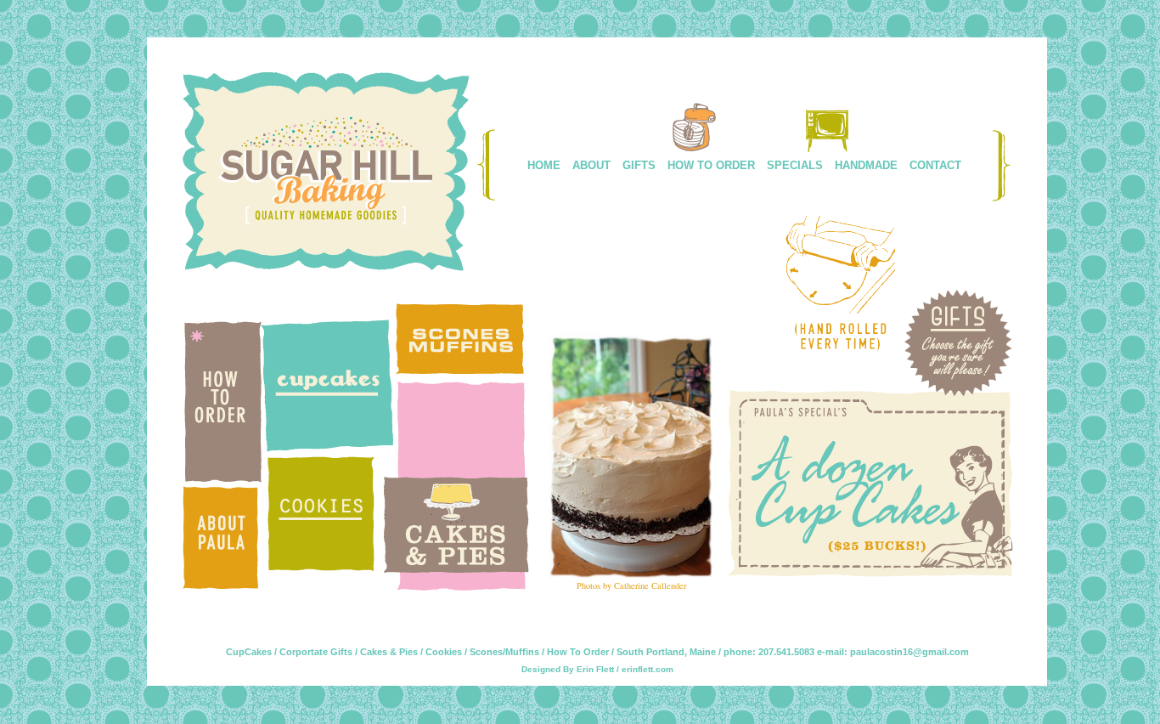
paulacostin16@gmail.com (909, 652)
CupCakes (249, 652)
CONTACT (935, 165)
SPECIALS (795, 165)
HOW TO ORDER (711, 165)
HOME (543, 165)
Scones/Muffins (504, 652)
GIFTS (639, 165)
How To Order (578, 652)
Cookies (443, 652)
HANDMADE (866, 165)
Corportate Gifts (315, 652)
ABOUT (591, 165)
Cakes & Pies (389, 652)
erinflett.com (647, 669)
